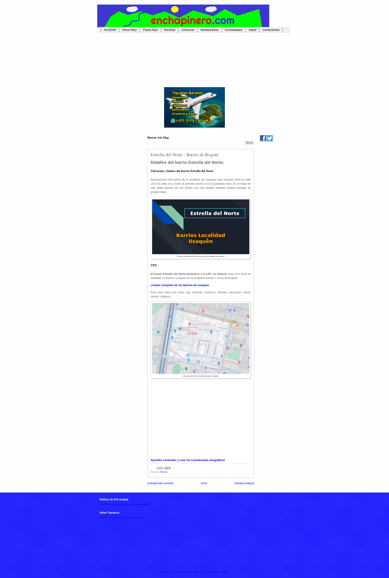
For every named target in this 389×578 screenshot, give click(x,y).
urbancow (198, 572)
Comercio (187, 29)
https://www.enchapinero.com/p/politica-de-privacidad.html (125, 504)
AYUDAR (110, 29)
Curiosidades (233, 29)
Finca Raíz (129, 29)
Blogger (225, 572)
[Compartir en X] (163, 468)
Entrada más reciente (160, 483)
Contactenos (270, 29)
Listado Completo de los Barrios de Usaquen (180, 285)
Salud (252, 29)
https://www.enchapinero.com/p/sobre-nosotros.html (122, 517)
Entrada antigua (244, 483)
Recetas (169, 29)
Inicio (204, 483)
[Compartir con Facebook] (166, 468)
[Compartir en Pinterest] (169, 468)
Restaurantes (210, 29)
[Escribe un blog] (160, 468)
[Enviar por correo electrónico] (157, 468)
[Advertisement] (191, 58)
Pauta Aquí (150, 29)
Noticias (163, 472)
